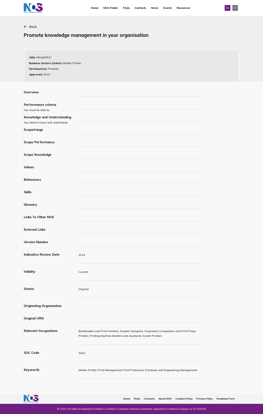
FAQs (126, 8)
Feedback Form (225, 398)
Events (167, 8)
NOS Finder (110, 8)
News (154, 8)
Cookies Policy (184, 398)
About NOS (165, 398)
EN (227, 7)
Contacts (140, 8)
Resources (183, 8)
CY (235, 7)
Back (33, 27)
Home (94, 8)
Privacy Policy (204, 398)
